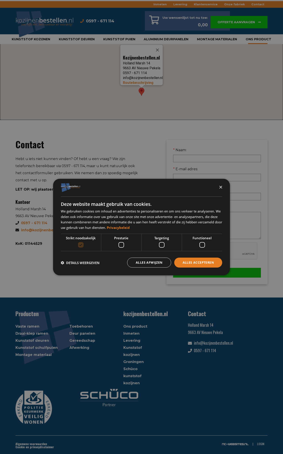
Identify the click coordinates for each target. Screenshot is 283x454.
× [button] (220, 187)
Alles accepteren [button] (198, 262)
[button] (80, 262)
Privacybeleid (118, 227)
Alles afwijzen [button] (149, 262)
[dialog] (141, 227)
